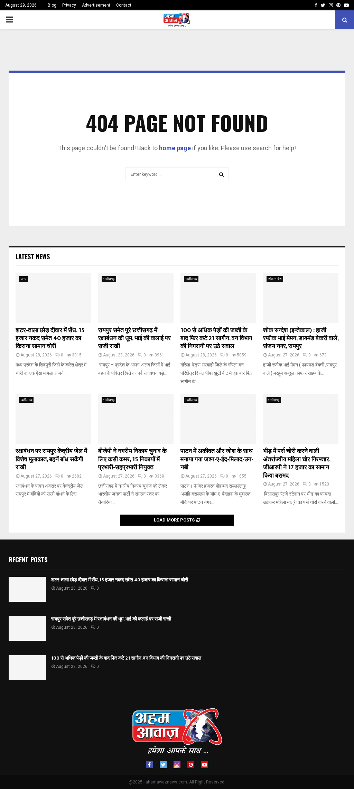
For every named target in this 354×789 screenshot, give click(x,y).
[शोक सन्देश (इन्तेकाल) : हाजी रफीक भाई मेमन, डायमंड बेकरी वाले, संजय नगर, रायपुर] (301, 298)
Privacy (69, 5)
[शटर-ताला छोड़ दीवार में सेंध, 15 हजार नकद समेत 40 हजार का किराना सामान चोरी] (53, 298)
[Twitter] (163, 764)
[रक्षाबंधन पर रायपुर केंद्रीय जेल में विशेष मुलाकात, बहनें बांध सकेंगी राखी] (53, 419)
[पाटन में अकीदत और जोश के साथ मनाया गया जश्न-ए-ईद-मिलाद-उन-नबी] (218, 419)
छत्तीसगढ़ (108, 279)
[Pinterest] (190, 764)
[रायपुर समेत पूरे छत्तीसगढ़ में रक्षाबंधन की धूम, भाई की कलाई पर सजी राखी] (136, 298)
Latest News (33, 256)
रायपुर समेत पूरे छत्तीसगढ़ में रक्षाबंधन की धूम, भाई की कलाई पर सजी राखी (134, 338)
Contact (123, 5)
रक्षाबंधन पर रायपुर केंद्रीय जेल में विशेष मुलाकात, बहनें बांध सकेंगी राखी (51, 459)
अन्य (23, 279)
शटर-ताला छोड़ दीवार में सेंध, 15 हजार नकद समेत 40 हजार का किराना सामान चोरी (50, 338)
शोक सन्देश (274, 279)
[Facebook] (149, 764)
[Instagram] (177, 764)
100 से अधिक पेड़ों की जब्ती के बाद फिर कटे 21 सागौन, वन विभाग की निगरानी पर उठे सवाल (216, 338)
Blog (52, 5)
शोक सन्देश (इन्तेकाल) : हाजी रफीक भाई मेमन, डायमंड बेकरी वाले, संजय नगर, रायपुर (300, 338)
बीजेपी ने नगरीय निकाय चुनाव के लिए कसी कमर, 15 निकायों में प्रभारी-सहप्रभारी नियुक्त (132, 459)
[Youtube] (204, 764)
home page (175, 148)
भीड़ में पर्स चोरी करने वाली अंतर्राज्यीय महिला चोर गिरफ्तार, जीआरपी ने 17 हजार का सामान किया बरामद (296, 463)
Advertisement (96, 5)
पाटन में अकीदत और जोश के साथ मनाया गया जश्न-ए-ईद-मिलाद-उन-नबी (216, 459)
